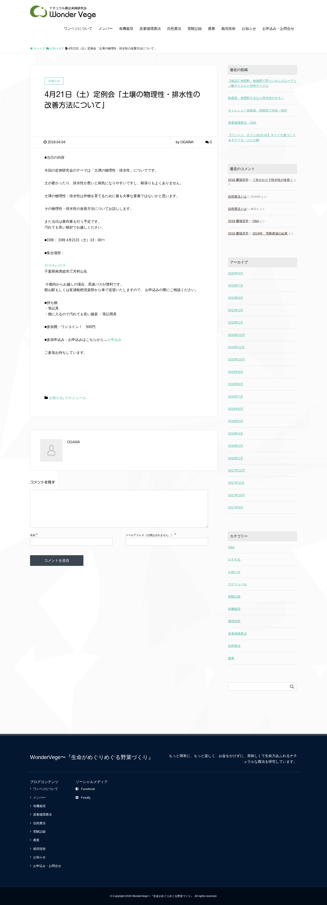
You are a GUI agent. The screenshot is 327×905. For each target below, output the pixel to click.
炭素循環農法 (150, 28)
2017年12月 (236, 470)
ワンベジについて (78, 28)
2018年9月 (235, 372)
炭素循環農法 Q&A (242, 122)
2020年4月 (235, 273)
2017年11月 (236, 482)
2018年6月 (235, 409)
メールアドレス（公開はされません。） (149, 535)
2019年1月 (235, 322)
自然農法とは (237, 196)
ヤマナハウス (55, 265)
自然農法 (174, 28)
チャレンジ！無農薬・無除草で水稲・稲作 (257, 110)
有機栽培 (126, 28)
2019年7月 (235, 285)
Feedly (86, 797)
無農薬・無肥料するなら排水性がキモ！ (256, 98)
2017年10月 (236, 495)
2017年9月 (235, 507)
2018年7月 (235, 396)
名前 (32, 535)
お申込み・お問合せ (278, 28)
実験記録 (195, 28)
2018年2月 (235, 445)
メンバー (106, 28)
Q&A (255, 221)
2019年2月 (235, 310)
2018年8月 (235, 384)
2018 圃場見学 (238, 180)
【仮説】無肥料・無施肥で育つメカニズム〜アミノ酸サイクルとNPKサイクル (262, 83)
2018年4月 (235, 433)
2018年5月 (235, 421)
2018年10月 (236, 359)
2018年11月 (236, 347)
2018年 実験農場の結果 (270, 233)
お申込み (114, 340)
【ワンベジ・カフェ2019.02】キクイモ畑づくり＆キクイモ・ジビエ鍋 (262, 137)
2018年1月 (235, 458)
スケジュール (75, 398)
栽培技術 (228, 28)
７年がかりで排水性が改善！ (272, 180)
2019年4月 (235, 298)
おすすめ (234, 559)
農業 (211, 28)
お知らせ (249, 28)
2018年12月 (236, 335)
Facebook (88, 789)
